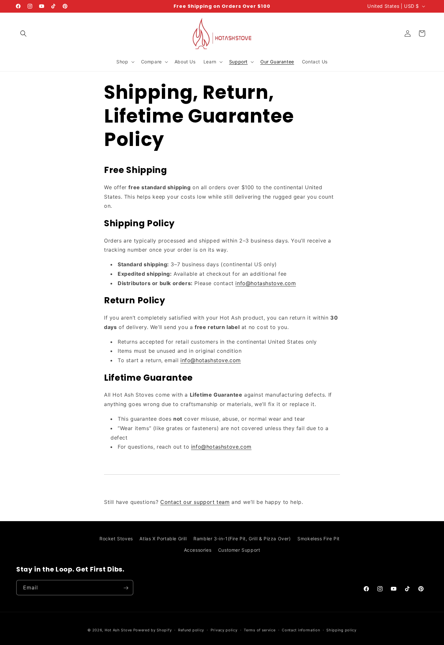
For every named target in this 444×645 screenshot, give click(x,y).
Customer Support (239, 550)
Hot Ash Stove (118, 630)
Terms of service (259, 629)
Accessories (198, 550)
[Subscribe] (126, 588)
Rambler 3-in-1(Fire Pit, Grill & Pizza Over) (242, 538)
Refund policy (191, 629)
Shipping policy (341, 629)
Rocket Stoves (116, 538)
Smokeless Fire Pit (318, 538)
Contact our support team (194, 502)
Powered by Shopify (152, 630)
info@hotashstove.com (265, 283)
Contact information (301, 629)
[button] (23, 33)
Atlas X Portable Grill (163, 538)
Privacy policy (224, 629)
